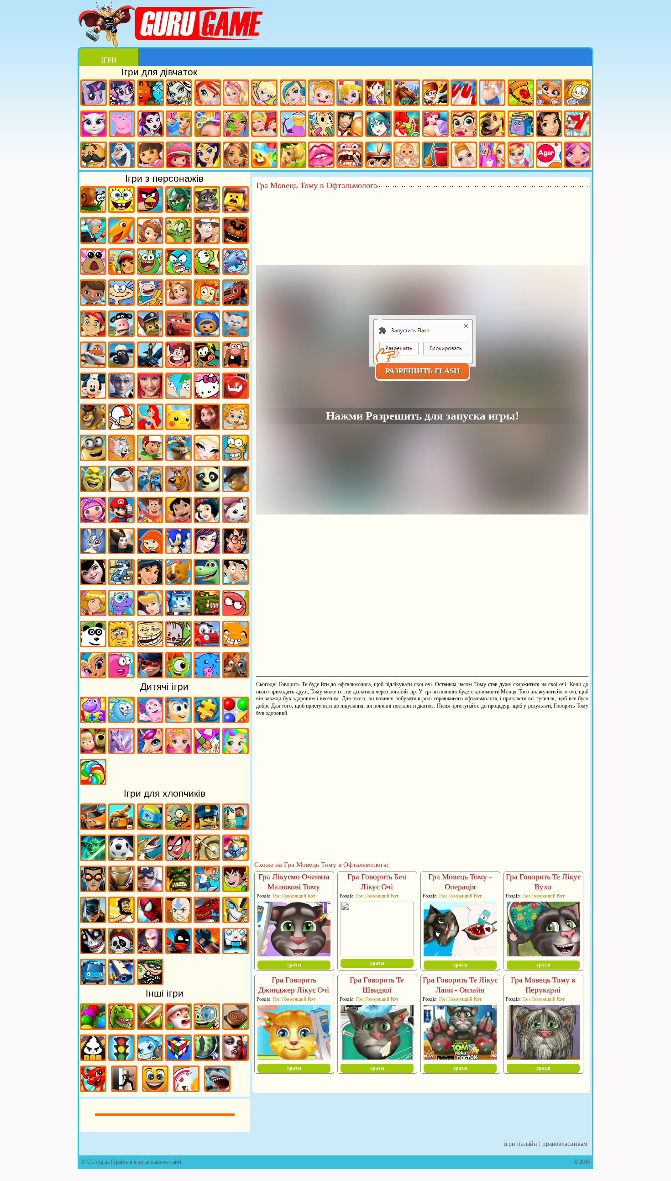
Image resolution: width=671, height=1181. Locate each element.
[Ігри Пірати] (121, 951)
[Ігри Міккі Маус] (93, 396)
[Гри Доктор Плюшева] (93, 302)
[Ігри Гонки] (93, 827)
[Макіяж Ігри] (236, 125)
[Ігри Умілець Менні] (150, 458)
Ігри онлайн (520, 1143)
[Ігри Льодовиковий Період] (178, 458)
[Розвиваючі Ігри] (93, 720)
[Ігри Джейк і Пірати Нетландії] (93, 334)
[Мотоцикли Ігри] (207, 858)
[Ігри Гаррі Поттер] (235, 551)
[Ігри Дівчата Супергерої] (208, 156)
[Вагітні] (492, 94)
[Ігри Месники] (150, 889)
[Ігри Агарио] (549, 156)
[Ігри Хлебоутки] (150, 271)
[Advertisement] (422, 215)
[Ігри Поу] (93, 271)
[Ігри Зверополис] (235, 675)
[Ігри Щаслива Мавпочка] (235, 644)
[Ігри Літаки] (93, 365)
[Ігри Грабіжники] (150, 982)
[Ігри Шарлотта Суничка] (179, 156)
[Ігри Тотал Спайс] (93, 613)
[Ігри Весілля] (464, 156)
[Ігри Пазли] (207, 720)
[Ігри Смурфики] (150, 489)
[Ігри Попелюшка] (150, 613)
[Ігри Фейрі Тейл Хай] (293, 94)
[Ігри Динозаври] (121, 1027)
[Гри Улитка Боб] (93, 209)
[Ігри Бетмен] (93, 920)
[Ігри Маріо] (121, 520)
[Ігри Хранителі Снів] (121, 396)
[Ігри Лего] (235, 209)
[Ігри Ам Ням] (207, 271)
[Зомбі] (178, 827)
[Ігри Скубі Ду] (178, 489)
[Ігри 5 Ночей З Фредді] (235, 240)
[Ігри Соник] (178, 551)
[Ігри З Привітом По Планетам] (207, 365)
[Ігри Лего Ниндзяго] (178, 209)
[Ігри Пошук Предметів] (207, 1058)
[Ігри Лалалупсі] (93, 520)
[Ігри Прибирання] (435, 156)
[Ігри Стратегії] (235, 858)
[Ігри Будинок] (577, 125)
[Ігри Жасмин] (150, 582)
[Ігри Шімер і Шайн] (93, 675)
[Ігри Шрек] (93, 489)
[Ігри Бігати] (207, 889)
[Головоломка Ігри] (178, 720)
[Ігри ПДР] (121, 1058)
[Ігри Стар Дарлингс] (577, 156)
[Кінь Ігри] (407, 94)
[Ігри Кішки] (549, 94)
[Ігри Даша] (151, 156)
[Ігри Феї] (293, 156)
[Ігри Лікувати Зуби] (350, 156)
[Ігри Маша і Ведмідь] (93, 751)
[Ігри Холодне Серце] (122, 156)
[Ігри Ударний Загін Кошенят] (178, 644)
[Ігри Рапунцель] (178, 302)
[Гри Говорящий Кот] (207, 209)
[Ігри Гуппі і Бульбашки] (235, 427)
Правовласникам (564, 1143)
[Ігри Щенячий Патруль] (150, 334)
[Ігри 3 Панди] (93, 644)
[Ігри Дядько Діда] (235, 365)
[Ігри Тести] (378, 156)
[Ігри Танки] (121, 827)
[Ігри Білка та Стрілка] (178, 582)
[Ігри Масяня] (121, 302)
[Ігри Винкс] (208, 94)
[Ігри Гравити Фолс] (207, 240)
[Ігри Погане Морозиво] (93, 1058)
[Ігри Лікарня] (350, 94)
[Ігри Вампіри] (235, 1058)
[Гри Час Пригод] (150, 302)
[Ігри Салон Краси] (464, 125)
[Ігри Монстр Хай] (179, 94)
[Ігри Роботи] (235, 951)
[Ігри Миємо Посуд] (186, 1089)
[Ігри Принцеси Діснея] (264, 125)
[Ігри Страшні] (93, 951)
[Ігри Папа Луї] (93, 156)
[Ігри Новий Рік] (178, 1027)
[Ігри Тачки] (178, 334)
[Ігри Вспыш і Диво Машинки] (235, 302)
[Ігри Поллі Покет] (264, 94)
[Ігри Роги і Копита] (121, 334)
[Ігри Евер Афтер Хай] (151, 125)
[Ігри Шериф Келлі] (235, 520)
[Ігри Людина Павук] (150, 920)
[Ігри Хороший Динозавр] (207, 582)
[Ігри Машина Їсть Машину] (207, 613)
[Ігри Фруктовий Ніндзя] (150, 1027)
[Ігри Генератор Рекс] (93, 889)
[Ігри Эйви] (236, 156)
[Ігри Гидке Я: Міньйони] (93, 458)
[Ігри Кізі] (178, 675)
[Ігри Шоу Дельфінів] (235, 271)
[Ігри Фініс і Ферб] (178, 396)
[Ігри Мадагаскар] (93, 427)
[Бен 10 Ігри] (235, 889)
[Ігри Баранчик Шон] (121, 365)
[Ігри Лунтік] (150, 720)
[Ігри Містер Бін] (235, 582)
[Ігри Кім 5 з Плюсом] (150, 551)
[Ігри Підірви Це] (150, 1058)
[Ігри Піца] (521, 94)
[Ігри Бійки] (207, 951)
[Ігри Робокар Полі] (178, 613)
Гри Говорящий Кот (294, 895)
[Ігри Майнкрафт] (235, 827)
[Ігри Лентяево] (150, 396)
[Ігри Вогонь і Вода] (151, 94)
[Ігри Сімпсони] (235, 458)
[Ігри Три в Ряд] (264, 156)
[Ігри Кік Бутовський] (121, 427)
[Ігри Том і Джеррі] (121, 458)
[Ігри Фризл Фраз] (121, 675)
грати (294, 964)
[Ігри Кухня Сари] (378, 94)
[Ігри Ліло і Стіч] (178, 520)
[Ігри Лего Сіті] (207, 827)
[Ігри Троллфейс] (150, 644)
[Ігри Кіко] (93, 551)
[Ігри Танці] (521, 156)
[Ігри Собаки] (492, 125)
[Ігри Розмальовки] (207, 751)
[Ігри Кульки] (235, 720)
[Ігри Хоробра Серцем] (207, 427)
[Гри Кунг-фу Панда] (207, 489)
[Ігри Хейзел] (321, 94)
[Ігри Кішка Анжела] (93, 125)
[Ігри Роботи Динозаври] (207, 920)
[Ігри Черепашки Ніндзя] (150, 827)
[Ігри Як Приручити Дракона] (150, 365)
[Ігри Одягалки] (179, 125)
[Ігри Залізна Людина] (121, 889)
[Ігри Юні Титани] (178, 858)
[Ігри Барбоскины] (235, 334)
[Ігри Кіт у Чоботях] (235, 489)
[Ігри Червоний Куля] (235, 613)
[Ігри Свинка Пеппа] (122, 125)
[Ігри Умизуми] (207, 334)
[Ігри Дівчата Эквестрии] (122, 94)
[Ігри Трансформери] (235, 920)
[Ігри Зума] (93, 1027)
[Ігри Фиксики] (207, 302)
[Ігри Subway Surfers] (121, 271)
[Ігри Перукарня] (208, 125)
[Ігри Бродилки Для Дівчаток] (577, 94)
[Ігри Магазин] (492, 156)
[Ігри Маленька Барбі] (178, 751)
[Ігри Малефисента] (121, 551)
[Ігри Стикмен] (178, 951)
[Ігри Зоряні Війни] (93, 858)
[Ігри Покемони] (178, 427)
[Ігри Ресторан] (350, 125)
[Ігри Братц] (207, 458)
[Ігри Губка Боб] (121, 209)
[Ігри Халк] (178, 889)
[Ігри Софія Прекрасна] (150, 240)
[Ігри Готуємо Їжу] (435, 94)
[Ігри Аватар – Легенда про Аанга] (178, 920)
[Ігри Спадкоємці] (207, 551)
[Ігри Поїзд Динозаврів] (121, 240)
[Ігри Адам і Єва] (121, 644)
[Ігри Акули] (217, 1089)
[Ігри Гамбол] (178, 271)
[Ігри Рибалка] (150, 858)
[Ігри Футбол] (121, 858)
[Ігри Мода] (293, 125)
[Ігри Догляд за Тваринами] (321, 125)
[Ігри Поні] (93, 94)
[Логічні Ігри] (178, 1058)
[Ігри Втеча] (124, 1089)
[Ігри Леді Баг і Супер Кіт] (150, 675)
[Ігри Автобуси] (93, 982)
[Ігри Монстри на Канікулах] (93, 582)
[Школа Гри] (521, 125)
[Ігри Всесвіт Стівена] (178, 365)
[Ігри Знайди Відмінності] (207, 1027)
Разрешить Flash (422, 371)
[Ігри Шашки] (235, 1027)
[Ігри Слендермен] (150, 951)
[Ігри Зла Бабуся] (93, 240)
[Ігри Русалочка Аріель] (150, 427)
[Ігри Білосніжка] (207, 520)
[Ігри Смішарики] (121, 720)
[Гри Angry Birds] (150, 209)
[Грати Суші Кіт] (207, 675)
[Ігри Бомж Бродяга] (121, 920)
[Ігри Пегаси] (121, 751)
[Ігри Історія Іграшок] (150, 520)
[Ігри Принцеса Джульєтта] (235, 751)
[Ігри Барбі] (236, 94)
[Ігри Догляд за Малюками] (407, 156)
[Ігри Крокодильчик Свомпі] (178, 240)
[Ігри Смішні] (155, 1089)
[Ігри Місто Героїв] (235, 396)
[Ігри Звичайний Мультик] (121, 582)
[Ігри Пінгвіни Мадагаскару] (121, 489)
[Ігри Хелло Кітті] (207, 396)
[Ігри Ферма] (407, 125)
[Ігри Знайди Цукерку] (93, 782)
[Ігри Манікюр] (464, 94)
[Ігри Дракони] (93, 1089)
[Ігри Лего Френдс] (549, 125)
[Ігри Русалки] (435, 125)
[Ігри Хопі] (121, 613)
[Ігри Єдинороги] (150, 751)
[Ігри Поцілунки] (321, 156)
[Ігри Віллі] (207, 644)
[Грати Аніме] (378, 125)
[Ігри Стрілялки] (121, 982)
